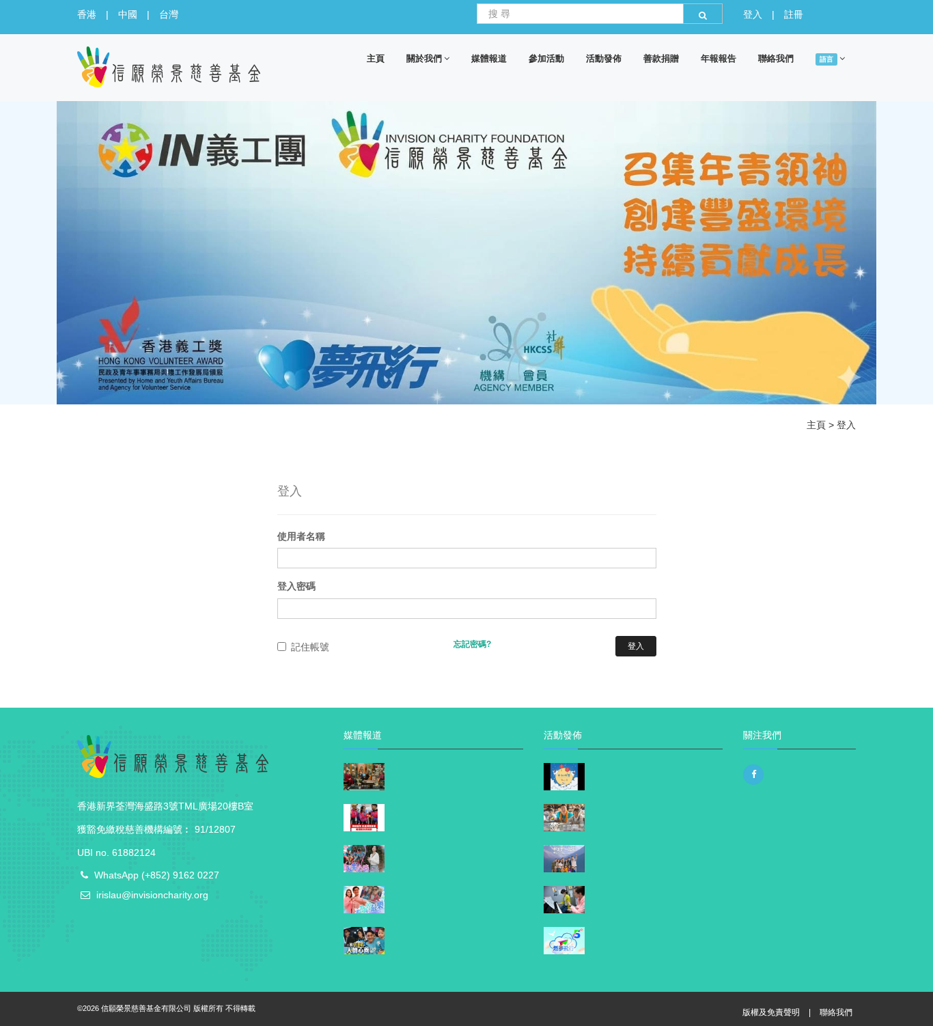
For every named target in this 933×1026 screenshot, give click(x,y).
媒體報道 (489, 58)
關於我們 (424, 58)
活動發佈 (604, 58)
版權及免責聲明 (771, 1012)
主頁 (376, 58)
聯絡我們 (776, 58)
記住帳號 (310, 646)
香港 (86, 14)
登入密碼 (296, 586)
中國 (127, 14)
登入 (752, 14)
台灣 (168, 14)
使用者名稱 (301, 536)
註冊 (793, 14)
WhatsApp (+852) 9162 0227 (156, 875)
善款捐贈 (661, 58)
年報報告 (718, 58)
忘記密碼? (472, 644)
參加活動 (546, 58)
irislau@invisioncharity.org (152, 894)
